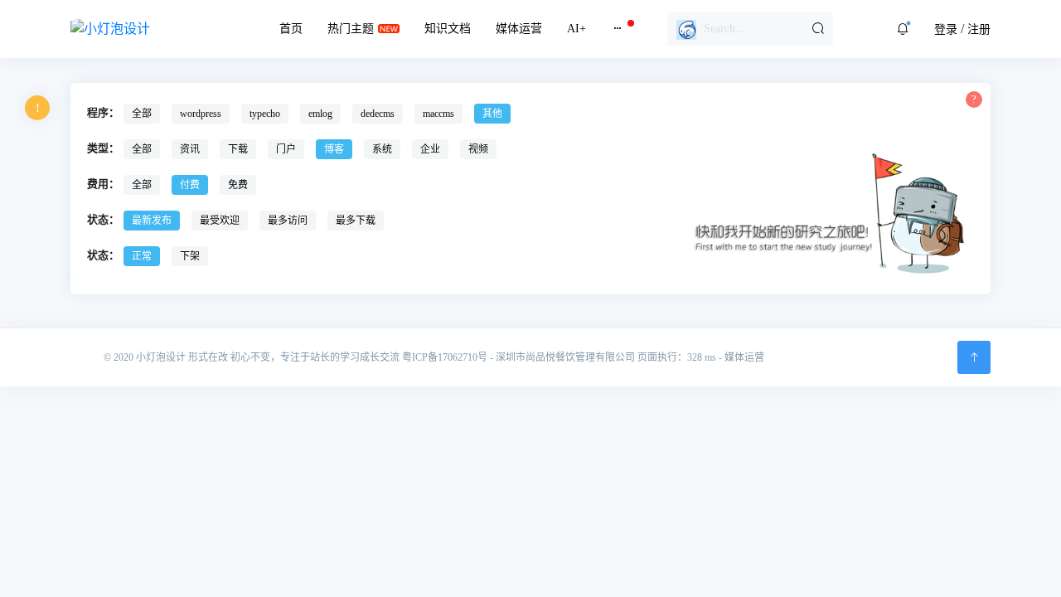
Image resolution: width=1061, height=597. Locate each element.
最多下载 (355, 220)
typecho (265, 113)
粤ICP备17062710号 (444, 357)
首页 (291, 28)
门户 (286, 149)
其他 (492, 113)
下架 (190, 256)
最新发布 (152, 220)
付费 (190, 185)
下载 (238, 149)
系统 (382, 149)
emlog (320, 113)
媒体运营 (519, 28)
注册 (979, 29)
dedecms (378, 113)
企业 (430, 149)
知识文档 (447, 28)
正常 (142, 256)
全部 (142, 113)
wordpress (200, 113)
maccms (438, 113)
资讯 (190, 149)
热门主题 (350, 28)
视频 (478, 149)
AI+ (576, 28)
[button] (902, 29)
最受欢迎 (220, 220)
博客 (334, 149)
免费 (238, 185)
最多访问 (288, 220)
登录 (945, 29)
